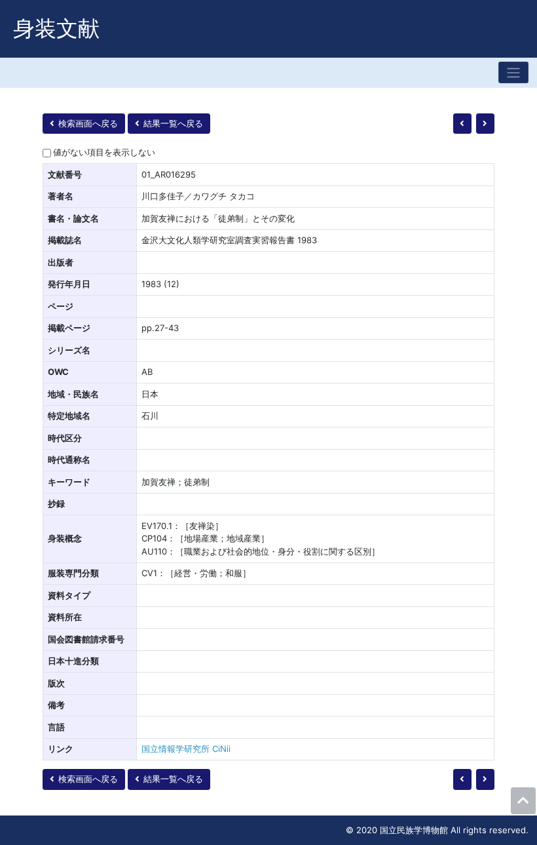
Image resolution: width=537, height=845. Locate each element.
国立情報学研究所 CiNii (186, 748)
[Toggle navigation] (513, 72)
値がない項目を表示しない (104, 152)
